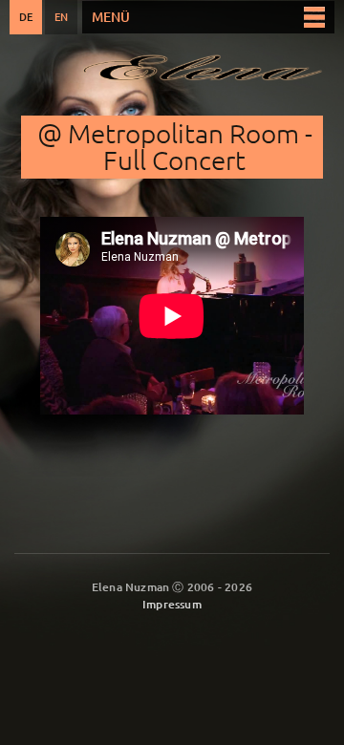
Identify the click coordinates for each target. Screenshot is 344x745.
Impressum (172, 604)
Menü (111, 17)
